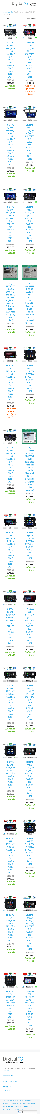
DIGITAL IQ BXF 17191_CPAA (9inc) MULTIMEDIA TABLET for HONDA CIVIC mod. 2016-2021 (10, 702)
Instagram (7, 1087)
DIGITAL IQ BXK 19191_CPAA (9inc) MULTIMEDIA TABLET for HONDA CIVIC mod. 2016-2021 (29, 702)
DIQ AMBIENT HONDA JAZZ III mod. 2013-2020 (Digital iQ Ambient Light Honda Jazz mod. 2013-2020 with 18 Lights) (29, 303)
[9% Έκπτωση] (10, 521)
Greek (23, 1112)
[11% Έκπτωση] (29, 674)
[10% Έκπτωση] (10, 436)
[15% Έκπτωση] (10, 31)
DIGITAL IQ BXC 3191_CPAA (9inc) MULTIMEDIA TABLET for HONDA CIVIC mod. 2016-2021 (10, 224)
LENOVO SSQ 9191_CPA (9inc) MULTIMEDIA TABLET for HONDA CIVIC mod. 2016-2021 (29, 626)
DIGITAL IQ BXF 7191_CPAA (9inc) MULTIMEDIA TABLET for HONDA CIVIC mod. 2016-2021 (29, 779)
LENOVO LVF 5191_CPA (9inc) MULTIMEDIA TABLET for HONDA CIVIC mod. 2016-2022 (10, 382)
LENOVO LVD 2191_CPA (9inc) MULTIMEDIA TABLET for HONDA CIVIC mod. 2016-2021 (29, 59)
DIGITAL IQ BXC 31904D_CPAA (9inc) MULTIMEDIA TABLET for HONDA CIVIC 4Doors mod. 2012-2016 (10, 145)
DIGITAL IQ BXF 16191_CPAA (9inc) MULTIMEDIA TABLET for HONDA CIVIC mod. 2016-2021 (10, 626)
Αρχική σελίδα (8, 12)
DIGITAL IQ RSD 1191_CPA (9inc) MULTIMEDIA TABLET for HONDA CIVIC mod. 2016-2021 (10, 59)
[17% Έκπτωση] (29, 31)
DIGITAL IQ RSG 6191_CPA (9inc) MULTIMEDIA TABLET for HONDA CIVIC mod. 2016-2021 (10, 465)
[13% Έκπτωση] (10, 598)
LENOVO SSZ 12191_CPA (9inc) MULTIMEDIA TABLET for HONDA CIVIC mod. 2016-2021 (29, 1008)
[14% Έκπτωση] (10, 354)
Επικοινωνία (8, 1075)
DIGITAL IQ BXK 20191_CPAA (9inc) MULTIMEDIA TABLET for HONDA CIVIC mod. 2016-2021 (29, 932)
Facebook (7, 1090)
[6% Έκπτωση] (29, 521)
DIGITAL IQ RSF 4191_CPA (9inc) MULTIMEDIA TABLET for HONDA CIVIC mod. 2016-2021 (29, 224)
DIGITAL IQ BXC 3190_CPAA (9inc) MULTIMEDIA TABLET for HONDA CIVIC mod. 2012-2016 (29, 142)
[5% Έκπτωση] (10, 980)
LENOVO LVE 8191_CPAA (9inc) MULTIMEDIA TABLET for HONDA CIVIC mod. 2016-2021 (10, 549)
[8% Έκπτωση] (29, 598)
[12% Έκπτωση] (10, 113)
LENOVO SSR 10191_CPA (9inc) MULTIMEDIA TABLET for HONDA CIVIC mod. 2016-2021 (10, 855)
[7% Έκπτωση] (29, 272)
